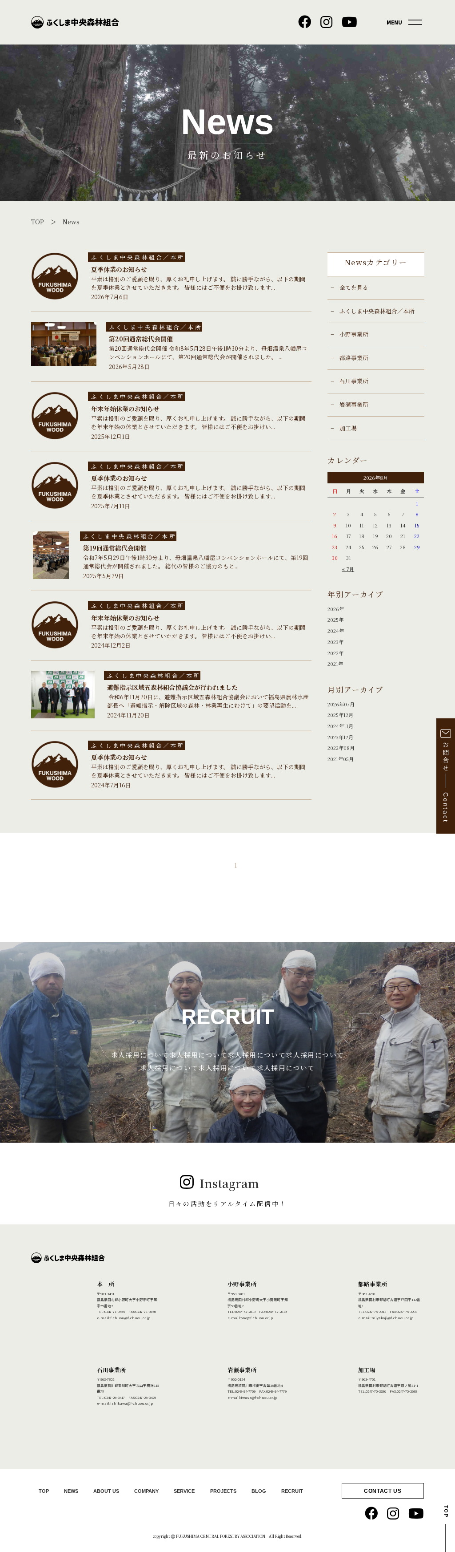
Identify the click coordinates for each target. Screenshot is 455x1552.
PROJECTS (223, 1491)
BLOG (258, 1491)
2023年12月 (340, 737)
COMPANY (146, 1491)
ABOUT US (106, 1491)
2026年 (335, 608)
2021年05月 (340, 758)
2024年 (335, 630)
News (71, 221)
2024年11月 (340, 725)
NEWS (71, 1491)
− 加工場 (344, 428)
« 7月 (348, 568)
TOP (37, 221)
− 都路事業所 (349, 357)
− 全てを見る (349, 287)
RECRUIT (292, 1491)
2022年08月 (341, 747)
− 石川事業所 (349, 381)
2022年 (335, 652)
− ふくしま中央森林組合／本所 (373, 311)
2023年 (335, 641)
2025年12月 (340, 714)
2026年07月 (341, 704)
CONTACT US (383, 1491)
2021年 (335, 663)
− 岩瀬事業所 (349, 404)
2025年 (335, 619)
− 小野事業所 (349, 334)
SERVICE (184, 1491)
